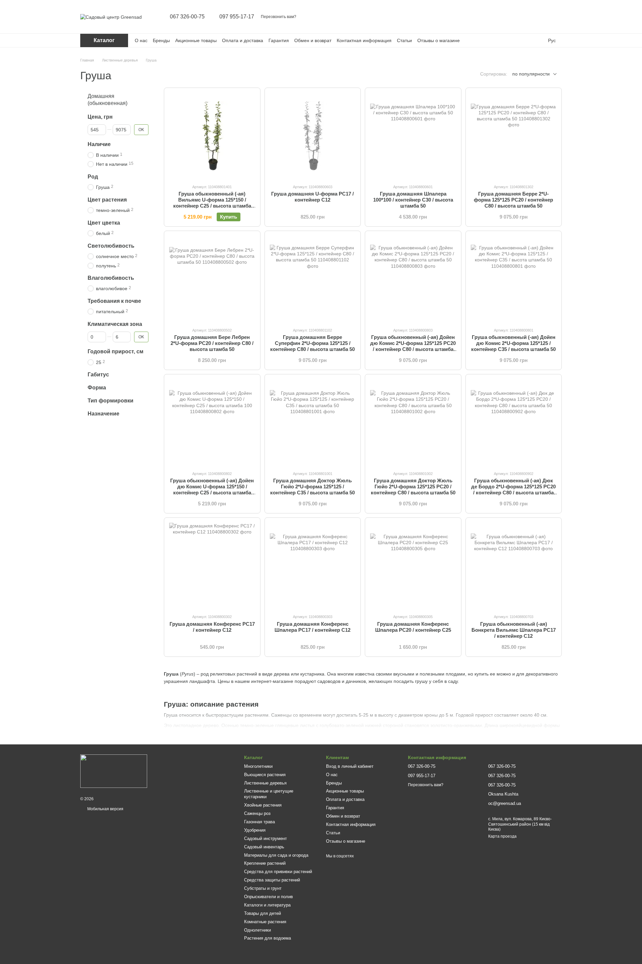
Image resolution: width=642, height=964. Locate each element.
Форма (97, 387)
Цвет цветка (104, 222)
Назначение (103, 413)
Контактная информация (364, 40)
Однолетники (257, 930)
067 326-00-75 (187, 16)
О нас (141, 40)
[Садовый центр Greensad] (113, 770)
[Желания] (539, 16)
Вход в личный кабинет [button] (349, 766)
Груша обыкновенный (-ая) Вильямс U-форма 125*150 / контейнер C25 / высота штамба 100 (212, 203)
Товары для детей (262, 913)
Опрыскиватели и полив (268, 896)
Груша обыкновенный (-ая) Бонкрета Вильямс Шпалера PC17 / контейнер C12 (513, 630)
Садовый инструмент (265, 838)
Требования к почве (114, 301)
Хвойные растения (263, 805)
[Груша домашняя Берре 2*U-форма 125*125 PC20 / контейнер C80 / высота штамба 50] (514, 136)
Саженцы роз (257, 813)
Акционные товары (196, 40)
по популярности (531, 74)
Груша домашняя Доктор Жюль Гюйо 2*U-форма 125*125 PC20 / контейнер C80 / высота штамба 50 (413, 486)
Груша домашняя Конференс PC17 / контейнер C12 (212, 627)
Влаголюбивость (111, 277)
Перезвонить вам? (278, 16)
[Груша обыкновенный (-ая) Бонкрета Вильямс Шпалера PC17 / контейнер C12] (514, 566)
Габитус (98, 374)
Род (93, 176)
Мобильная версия (104, 809)
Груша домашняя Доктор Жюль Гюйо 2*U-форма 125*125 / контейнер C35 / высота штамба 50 (312, 486)
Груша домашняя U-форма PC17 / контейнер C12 (312, 197)
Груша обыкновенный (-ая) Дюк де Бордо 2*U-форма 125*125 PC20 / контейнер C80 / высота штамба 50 (513, 489)
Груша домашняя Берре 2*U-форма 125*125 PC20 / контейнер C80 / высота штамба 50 (513, 200)
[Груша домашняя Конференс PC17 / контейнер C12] (212, 566)
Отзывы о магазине (438, 40)
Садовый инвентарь (264, 846)
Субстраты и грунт (263, 888)
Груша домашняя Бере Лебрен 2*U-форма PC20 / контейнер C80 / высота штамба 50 (212, 343)
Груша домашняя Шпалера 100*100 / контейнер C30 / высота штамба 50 (413, 200)
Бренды (161, 40)
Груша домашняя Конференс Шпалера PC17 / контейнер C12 (312, 627)
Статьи (404, 40)
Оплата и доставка (242, 40)
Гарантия (279, 40)
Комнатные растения (265, 921)
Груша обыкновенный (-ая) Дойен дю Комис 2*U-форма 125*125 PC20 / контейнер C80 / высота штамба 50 (413, 346)
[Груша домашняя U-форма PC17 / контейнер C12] (313, 136)
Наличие (99, 144)
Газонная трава (259, 821)
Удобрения (254, 830)
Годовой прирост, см (115, 351)
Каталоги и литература (267, 905)
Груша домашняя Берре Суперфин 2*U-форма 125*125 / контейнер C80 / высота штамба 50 (312, 343)
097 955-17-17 (236, 16)
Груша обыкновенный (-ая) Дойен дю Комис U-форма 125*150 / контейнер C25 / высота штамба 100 (212, 489)
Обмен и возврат (312, 40)
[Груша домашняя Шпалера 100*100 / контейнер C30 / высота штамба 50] (413, 136)
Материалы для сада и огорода (276, 855)
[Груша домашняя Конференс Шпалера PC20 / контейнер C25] (413, 566)
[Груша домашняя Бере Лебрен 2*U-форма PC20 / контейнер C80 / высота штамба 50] (212, 279)
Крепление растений (265, 863)
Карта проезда (502, 836)
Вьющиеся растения (265, 774)
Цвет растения (107, 199)
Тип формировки (110, 400)
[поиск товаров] (504, 16)
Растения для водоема (267, 938)
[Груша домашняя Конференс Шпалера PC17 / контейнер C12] (313, 566)
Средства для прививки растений (278, 871)
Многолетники (258, 766)
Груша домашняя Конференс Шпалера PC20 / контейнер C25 (413, 627)
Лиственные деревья (265, 783)
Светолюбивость (111, 245)
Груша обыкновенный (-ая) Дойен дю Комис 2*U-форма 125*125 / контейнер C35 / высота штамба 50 (513, 343)
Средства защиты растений (272, 879)
